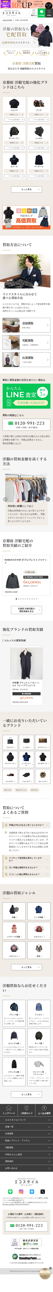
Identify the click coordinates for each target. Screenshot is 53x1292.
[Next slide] (48, 499)
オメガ (8, 790)
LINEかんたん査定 (13, 1154)
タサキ (35, 790)
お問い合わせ (11, 1168)
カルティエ (21, 790)
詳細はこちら (14, 114)
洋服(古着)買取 (7, 20)
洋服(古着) (30, 572)
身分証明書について (12, 443)
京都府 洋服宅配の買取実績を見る (26, 610)
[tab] (16, 599)
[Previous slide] (5, 499)
